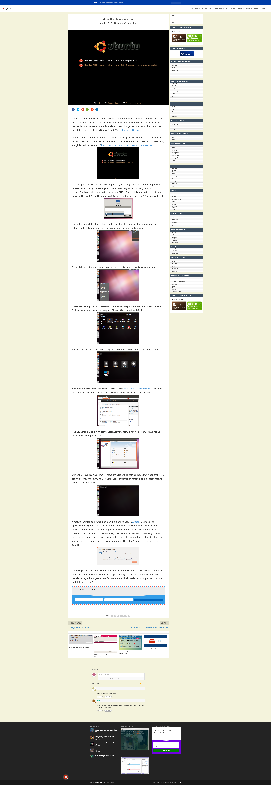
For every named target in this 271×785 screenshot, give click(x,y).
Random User (100, 688)
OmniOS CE (174, 263)
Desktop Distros (194, 8)
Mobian (173, 220)
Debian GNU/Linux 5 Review (101, 654)
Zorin (173, 100)
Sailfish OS (174, 224)
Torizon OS (174, 251)
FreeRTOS (174, 250)
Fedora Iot (174, 248)
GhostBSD (174, 237)
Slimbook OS (175, 91)
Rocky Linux (175, 268)
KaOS (173, 72)
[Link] (115, 679)
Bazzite (173, 194)
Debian (173, 67)
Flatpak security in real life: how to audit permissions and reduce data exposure (104, 737)
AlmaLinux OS (175, 260)
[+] (118, 678)
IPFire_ (173, 283)
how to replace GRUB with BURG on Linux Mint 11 (126, 145)
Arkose (135, 522)
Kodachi (174, 180)
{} (116, 678)
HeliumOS (174, 158)
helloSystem (175, 238)
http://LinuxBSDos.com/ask (137, 388)
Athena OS (174, 168)
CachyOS (174, 122)
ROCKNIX (174, 207)
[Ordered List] (107, 679)
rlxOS (173, 73)
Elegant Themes (99, 782)
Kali (172, 178)
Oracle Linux (175, 265)
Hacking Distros (206, 8)
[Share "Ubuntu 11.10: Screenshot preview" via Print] (129, 615)
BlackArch (174, 171)
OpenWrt (174, 286)
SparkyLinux (175, 114)
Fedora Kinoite (175, 153)
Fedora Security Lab (176, 175)
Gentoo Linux (175, 70)
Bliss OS (174, 216)
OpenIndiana (175, 242)
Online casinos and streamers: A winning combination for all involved (104, 756)
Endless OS (174, 108)
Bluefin (173, 137)
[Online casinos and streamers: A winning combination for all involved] (92, 756)
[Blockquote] (111, 679)
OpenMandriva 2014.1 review (126, 651)
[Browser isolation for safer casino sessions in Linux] (92, 750)
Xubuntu (174, 98)
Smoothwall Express (176, 291)
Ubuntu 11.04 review (131, 130)
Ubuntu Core (175, 253)
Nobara (173, 202)
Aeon (173, 145)
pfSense (174, 289)
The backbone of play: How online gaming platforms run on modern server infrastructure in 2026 (106, 730)
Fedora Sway (175, 157)
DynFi (173, 279)
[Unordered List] (109, 679)
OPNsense (174, 287)
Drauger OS (174, 198)
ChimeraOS (174, 196)
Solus (173, 75)
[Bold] (99, 679)
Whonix (173, 186)
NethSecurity (175, 284)
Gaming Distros (230, 8)
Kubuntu (174, 85)
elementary (174, 83)
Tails (173, 184)
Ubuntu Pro (174, 271)
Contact (173, 22)
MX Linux (174, 109)
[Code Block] (113, 679)
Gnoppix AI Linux (176, 176)
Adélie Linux (175, 63)
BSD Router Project (176, 278)
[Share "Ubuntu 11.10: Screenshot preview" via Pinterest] (117, 615)
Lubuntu (174, 88)
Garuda (173, 126)
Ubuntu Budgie (175, 96)
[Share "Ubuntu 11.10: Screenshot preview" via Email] (126, 615)
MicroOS (174, 160)
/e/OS (173, 217)
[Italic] (101, 679)
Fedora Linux (175, 68)
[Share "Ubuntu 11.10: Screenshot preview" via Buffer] (123, 615)
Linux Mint (174, 86)
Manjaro (174, 127)
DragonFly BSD (175, 234)
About (173, 15)
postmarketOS (175, 222)
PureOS (173, 113)
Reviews (256, 8)
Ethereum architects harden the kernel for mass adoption (106, 743)
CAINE (173, 173)
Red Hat (173, 266)
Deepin (173, 106)
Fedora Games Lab (176, 199)
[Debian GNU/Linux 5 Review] (105, 644)
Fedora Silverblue (176, 155)
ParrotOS (174, 181)
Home (154, 782)
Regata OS (174, 206)
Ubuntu (127, 23)
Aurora (173, 135)
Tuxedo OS (174, 93)
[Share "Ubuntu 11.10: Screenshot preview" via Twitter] (115, 615)
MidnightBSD (175, 240)
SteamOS (174, 209)
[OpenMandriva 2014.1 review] (130, 642)
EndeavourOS (175, 124)
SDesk (173, 129)
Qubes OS (174, 183)
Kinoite (173, 139)
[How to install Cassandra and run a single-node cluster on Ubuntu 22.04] (155, 641)
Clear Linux (174, 261)
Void (173, 77)
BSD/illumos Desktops (244, 8)
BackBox (174, 170)
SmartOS (174, 269)
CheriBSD (174, 232)
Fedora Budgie (175, 152)
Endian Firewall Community (178, 281)
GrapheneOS (175, 219)
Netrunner (174, 111)
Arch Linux (174, 65)
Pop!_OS (174, 90)
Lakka (173, 201)
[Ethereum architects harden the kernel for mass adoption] (92, 744)
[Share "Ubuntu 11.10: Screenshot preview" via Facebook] (112, 615)
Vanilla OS (174, 116)
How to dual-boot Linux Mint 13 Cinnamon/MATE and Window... (115, 2)
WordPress (112, 782)
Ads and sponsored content (178, 18)
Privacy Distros (219, 8)
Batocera (174, 193)
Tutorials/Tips (264, 8)
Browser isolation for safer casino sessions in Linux (106, 750)
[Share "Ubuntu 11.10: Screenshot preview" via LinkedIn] (120, 615)
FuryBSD (174, 235)
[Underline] (103, 679)
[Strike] (105, 679)
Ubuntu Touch (175, 225)
